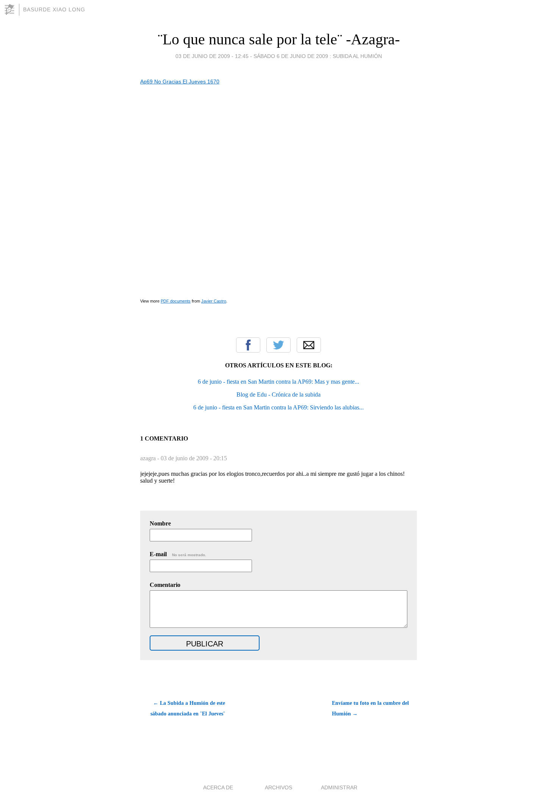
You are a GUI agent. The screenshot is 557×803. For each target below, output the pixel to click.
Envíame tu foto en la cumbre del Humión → (370, 708)
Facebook (248, 345)
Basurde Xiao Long (54, 9)
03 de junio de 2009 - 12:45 (212, 56)
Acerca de (218, 787)
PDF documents (176, 301)
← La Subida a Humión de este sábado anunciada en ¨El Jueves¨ (187, 708)
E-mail (178, 554)
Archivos (278, 787)
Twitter (278, 345)
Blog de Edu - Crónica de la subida (278, 394)
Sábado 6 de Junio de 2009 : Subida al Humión (317, 56)
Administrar (339, 787)
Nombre (160, 523)
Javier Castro (213, 301)
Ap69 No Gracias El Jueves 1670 (179, 81)
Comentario (165, 585)
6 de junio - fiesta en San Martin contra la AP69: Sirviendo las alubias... (278, 407)
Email (309, 345)
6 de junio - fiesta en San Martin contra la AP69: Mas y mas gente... (278, 381)
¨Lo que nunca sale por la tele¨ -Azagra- (279, 39)
